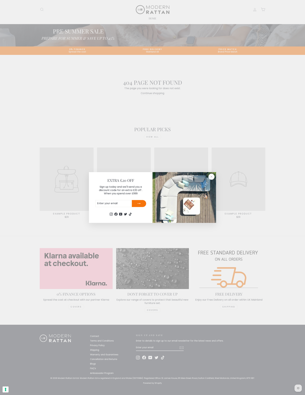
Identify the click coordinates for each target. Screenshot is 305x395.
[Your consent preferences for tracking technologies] (6, 389)
